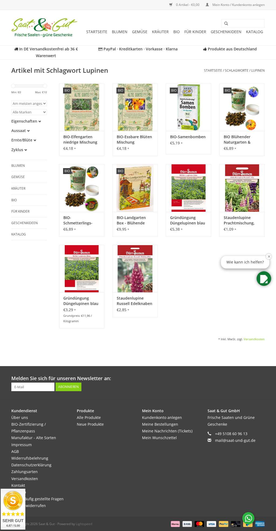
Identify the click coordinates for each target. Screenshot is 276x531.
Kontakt (18, 485)
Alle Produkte (89, 417)
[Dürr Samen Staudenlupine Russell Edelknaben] (135, 268)
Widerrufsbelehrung (29, 458)
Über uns (19, 417)
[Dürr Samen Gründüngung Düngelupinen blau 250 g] (81, 268)
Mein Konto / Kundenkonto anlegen (238, 4)
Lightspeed (84, 524)
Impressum (21, 444)
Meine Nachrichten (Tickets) (167, 430)
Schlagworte (237, 70)
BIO (176, 31)
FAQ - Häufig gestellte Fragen (37, 498)
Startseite (96, 31)
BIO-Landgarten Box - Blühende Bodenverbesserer (133, 220)
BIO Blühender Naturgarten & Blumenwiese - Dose (237, 139)
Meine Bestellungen (160, 424)
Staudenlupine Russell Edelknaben (134, 301)
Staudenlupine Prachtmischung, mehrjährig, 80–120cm (239, 220)
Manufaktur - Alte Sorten (33, 437)
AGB (15, 451)
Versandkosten (254, 339)
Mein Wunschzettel (159, 437)
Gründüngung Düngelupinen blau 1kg (187, 220)
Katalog (254, 31)
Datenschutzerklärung (31, 464)
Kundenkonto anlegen (162, 417)
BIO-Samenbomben (188, 136)
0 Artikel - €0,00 (187, 4)
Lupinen (258, 70)
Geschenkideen (226, 31)
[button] (264, 278)
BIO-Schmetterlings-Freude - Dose (77, 220)
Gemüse (139, 31)
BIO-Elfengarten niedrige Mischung (80, 139)
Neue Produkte (90, 424)
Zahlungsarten (24, 471)
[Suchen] (224, 23)
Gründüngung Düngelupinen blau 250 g (80, 301)
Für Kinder (195, 31)
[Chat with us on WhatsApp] (248, 518)
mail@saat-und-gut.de (235, 440)
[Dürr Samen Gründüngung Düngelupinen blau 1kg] (188, 187)
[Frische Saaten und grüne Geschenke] (44, 27)
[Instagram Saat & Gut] (260, 378)
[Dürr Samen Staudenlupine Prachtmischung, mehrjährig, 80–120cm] (242, 187)
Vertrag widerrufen (28, 505)
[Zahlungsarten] (175, 524)
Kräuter (160, 31)
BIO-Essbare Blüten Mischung (134, 139)
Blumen (119, 31)
